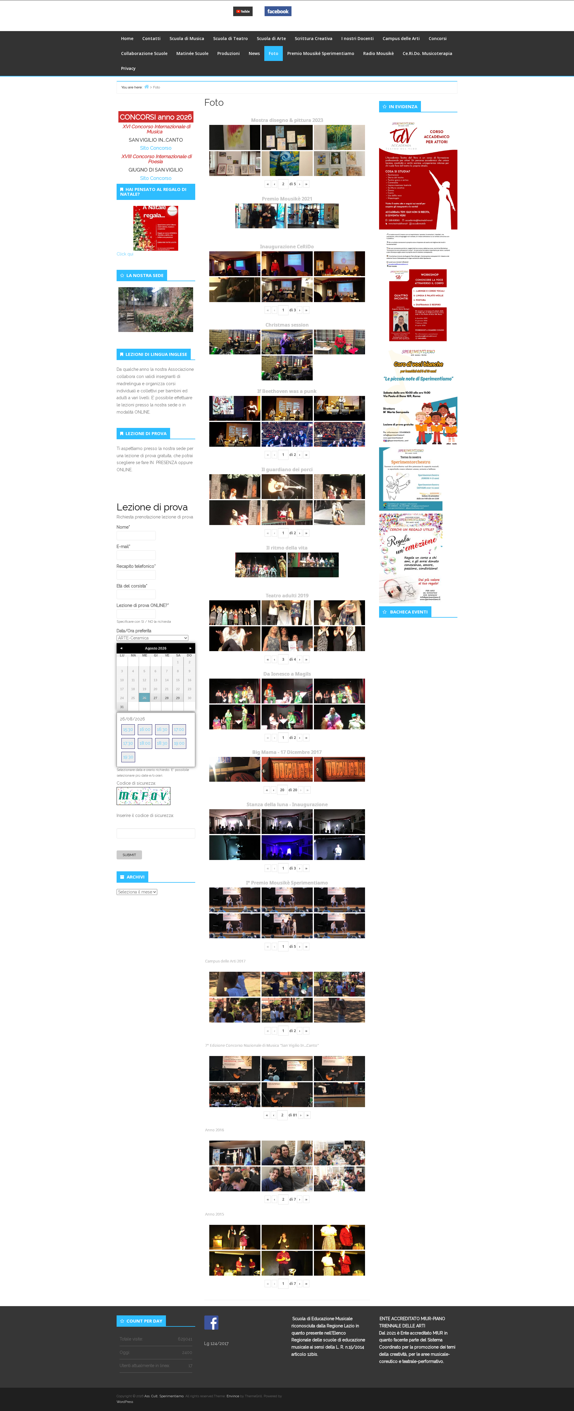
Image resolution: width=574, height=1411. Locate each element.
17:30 (128, 743)
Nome (123, 527)
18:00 (145, 743)
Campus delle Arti (401, 38)
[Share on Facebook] (211, 1322)
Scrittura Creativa (313, 38)
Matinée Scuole (192, 53)
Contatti (151, 38)
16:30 (162, 729)
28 (167, 698)
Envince (233, 1396)
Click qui (125, 254)
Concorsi (438, 38)
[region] (156, 316)
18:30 (162, 743)
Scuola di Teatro (230, 38)
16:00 (145, 729)
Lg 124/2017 (216, 1343)
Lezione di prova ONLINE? (143, 605)
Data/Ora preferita (134, 630)
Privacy (128, 68)
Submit (129, 855)
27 (155, 698)
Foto (273, 53)
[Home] (146, 86)
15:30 (128, 729)
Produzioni (228, 53)
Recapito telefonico (136, 566)
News (254, 53)
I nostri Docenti (357, 38)
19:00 (179, 743)
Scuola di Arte (271, 38)
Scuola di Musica (187, 38)
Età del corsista (132, 586)
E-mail (123, 546)
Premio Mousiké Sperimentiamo (320, 53)
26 (144, 698)
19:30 (128, 757)
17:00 (179, 729)
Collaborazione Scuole (144, 53)
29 (178, 698)
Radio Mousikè (378, 53)
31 (122, 707)
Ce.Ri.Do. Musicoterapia (427, 53)
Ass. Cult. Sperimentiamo (164, 1396)
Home (127, 38)
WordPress (125, 1402)
